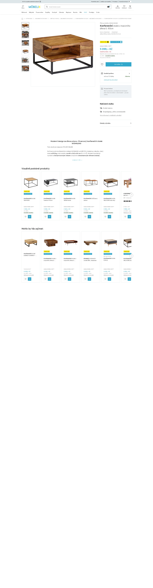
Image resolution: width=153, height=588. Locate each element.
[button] (25, 26)
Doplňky (47, 12)
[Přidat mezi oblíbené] (102, 64)
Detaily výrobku (105, 123)
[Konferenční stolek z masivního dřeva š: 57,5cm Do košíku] (49, 279)
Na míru (75, 12)
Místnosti (24, 12)
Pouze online (39, 12)
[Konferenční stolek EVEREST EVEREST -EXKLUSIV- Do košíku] (29, 279)
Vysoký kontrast (123, 1)
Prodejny (91, 12)
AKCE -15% (103, 42)
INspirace (68, 12)
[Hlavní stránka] (22, 18)
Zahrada (61, 12)
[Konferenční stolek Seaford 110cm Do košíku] (49, 216)
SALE (85, 12)
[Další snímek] (131, 195)
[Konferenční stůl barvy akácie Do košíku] (89, 216)
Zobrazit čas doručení (110, 80)
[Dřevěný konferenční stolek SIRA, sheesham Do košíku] (89, 279)
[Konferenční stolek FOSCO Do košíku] (109, 279)
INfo (81, 12)
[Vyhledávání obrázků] (108, 7)
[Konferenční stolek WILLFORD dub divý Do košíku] (109, 216)
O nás (98, 12)
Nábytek (31, 12)
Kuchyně (54, 12)
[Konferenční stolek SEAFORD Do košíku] (29, 216)
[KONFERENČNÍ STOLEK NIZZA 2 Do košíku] (129, 216)
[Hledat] (47, 7)
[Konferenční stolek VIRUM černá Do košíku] (69, 216)
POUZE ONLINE (115, 42)
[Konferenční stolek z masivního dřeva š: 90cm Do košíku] (69, 279)
